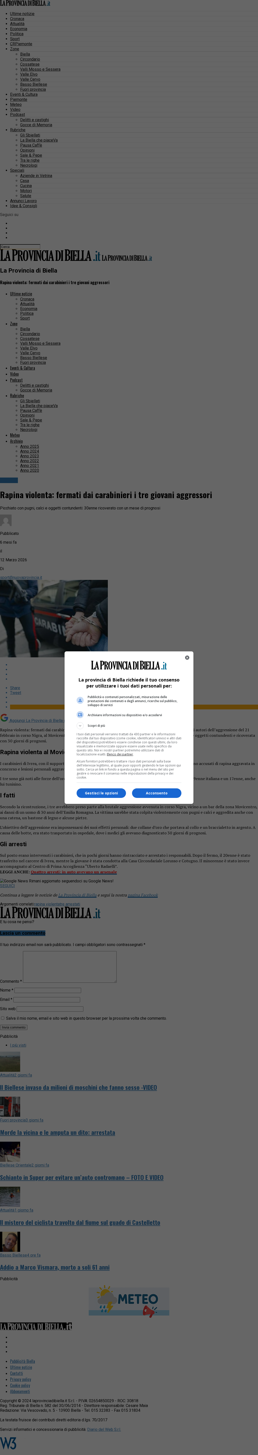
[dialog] (129, 727)
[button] (129, 725)
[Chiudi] (187, 658)
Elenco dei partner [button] (120, 754)
